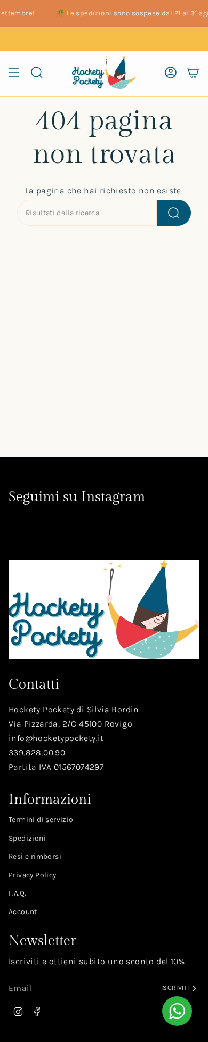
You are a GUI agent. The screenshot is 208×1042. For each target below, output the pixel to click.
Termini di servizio (41, 819)
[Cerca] (174, 213)
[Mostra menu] (14, 72)
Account (23, 911)
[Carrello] (193, 72)
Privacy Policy (33, 875)
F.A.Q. (17, 893)
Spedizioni (27, 838)
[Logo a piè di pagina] (104, 609)
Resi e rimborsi (35, 856)
